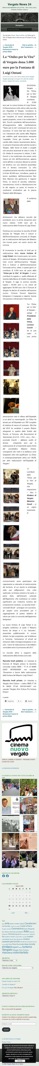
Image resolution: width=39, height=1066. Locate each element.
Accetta (20, 1061)
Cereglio (4, 929)
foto (27, 79)
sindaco (31, 79)
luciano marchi (10, 937)
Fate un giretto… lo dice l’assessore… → (28, 46)
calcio (22, 923)
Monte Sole (13, 939)
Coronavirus (17, 928)
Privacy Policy (6, 1042)
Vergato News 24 (19, 4)
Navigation (19, 25)
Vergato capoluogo (8, 79)
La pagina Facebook (10, 768)
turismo (5, 81)
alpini (3, 924)
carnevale (6, 926)
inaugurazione (25, 934)
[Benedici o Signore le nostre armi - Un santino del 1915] (28, 842)
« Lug (12, 913)
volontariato (23, 81)
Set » (26, 913)
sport (15, 947)
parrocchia (15, 941)
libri (3, 936)
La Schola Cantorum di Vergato (11, 1039)
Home (13, 35)
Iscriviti (6, 1030)
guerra (19, 934)
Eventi (27, 76)
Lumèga (24, 937)
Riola (14, 944)
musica (26, 938)
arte (25, 79)
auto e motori (14, 923)
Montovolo (20, 939)
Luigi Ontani (18, 937)
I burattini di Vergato (8, 984)
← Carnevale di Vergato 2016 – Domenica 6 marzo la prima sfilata (10, 48)
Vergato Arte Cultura (13, 81)
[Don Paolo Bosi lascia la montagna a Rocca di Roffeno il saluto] (10, 860)
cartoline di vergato (15, 926)
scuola (32, 943)
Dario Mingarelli (29, 929)
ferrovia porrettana (16, 932)
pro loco (9, 944)
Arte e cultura (20, 35)
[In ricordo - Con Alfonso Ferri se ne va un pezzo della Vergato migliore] (10, 805)
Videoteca (7, 952)
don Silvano (6, 932)
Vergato (32, 76)
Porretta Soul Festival (26, 942)
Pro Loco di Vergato (8, 988)
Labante (32, 934)
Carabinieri (30, 923)
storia (20, 947)
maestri (30, 936)
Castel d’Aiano (26, 926)
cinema (9, 929)
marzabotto (5, 939)
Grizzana (12, 934)
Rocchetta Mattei (23, 944)
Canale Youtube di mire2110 (10, 981)
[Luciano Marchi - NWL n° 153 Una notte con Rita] (10, 842)
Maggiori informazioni (23, 1058)
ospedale (6, 941)
